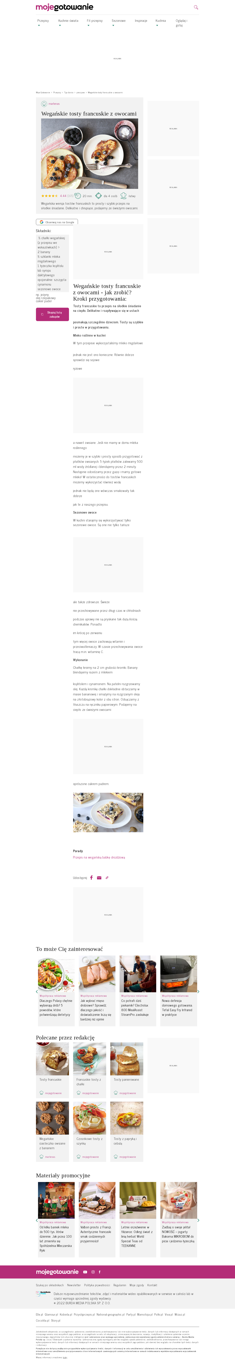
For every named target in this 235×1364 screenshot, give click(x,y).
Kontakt (152, 1285)
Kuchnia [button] (161, 20)
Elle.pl (39, 1314)
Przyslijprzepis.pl (84, 1314)
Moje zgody (137, 1285)
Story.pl (56, 1320)
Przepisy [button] (43, 20)
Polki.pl (158, 1314)
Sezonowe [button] (119, 20)
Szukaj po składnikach (50, 1285)
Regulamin (120, 1285)
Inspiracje (141, 20)
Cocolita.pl (42, 1320)
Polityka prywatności (97, 1285)
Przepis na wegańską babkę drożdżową (99, 857)
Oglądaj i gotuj (181, 23)
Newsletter (74, 1285)
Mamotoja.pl (145, 1314)
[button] (37, 991)
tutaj (65, 1357)
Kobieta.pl (66, 1314)
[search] (196, 7)
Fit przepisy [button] (95, 20)
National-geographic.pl (111, 1314)
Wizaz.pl (180, 1314)
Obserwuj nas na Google (59, 222)
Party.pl (131, 1314)
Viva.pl (169, 1314)
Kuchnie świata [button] (68, 20)
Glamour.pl (51, 1314)
